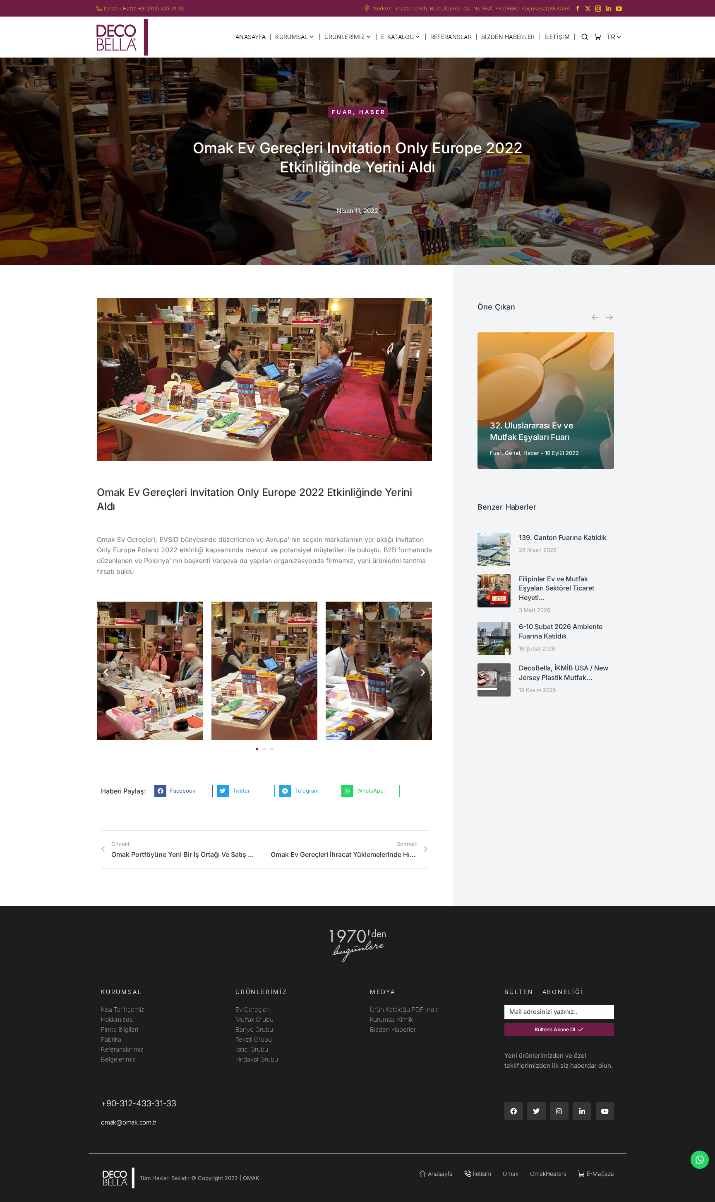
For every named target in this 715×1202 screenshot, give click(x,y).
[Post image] (545, 400)
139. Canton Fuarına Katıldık (563, 537)
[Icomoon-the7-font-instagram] (598, 8)
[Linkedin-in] (582, 1111)
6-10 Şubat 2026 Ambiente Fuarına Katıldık (560, 631)
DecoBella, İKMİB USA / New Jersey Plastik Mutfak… (563, 672)
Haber (372, 112)
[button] (106, 672)
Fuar (342, 112)
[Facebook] (513, 1111)
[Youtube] (605, 1111)
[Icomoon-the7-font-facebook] (577, 8)
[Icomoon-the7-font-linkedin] (608, 8)
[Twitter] (536, 1111)
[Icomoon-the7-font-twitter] (587, 8)
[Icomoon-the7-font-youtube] (618, 8)
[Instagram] (559, 1111)
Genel (512, 453)
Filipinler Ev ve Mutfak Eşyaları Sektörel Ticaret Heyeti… (556, 588)
